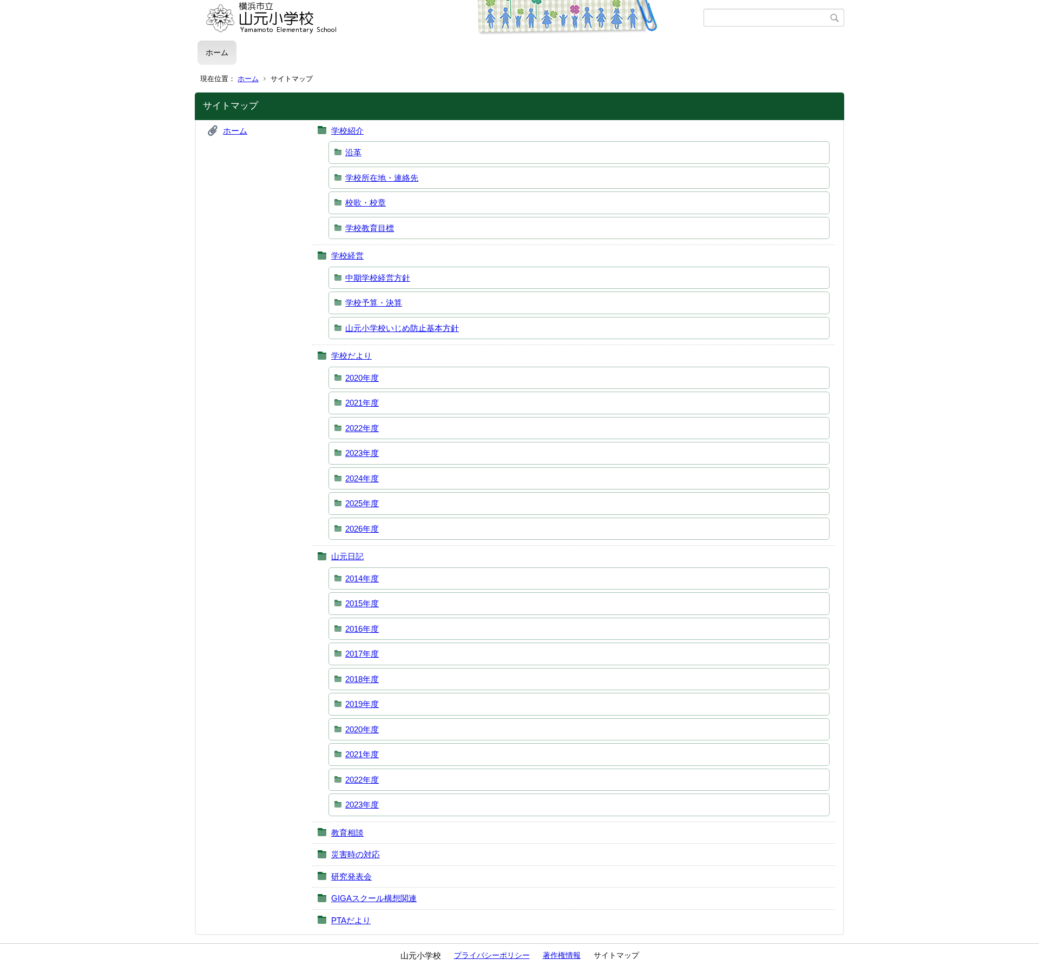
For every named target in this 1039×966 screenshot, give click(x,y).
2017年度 (362, 653)
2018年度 (362, 679)
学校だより (351, 355)
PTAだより (351, 920)
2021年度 (362, 402)
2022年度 (362, 428)
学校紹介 (347, 130)
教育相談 (347, 832)
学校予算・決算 (373, 302)
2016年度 (362, 628)
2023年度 (362, 453)
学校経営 (347, 255)
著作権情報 (562, 955)
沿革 (353, 152)
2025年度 (362, 503)
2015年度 (362, 603)
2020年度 (362, 377)
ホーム (217, 52)
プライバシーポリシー (492, 955)
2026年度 (362, 528)
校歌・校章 (365, 202)
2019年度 (362, 704)
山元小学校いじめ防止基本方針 (402, 328)
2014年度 (362, 578)
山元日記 (347, 556)
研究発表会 (351, 876)
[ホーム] (450, 18)
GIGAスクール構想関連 (374, 898)
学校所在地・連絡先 (381, 177)
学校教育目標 (369, 228)
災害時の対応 (355, 854)
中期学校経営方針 (377, 277)
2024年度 (362, 478)
